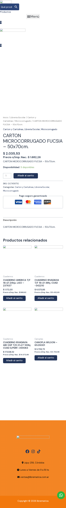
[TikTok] (39, 451)
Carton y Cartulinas (13, 129)
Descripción (10, 220)
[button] (33, 16)
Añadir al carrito (25, 175)
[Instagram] (33, 451)
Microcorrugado (23, 121)
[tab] (33, 220)
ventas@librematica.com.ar (34, 477)
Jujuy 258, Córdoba (33, 462)
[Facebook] (27, 451)
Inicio (5, 117)
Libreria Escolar (17, 117)
